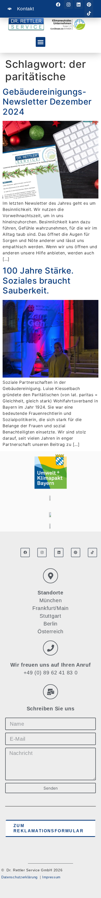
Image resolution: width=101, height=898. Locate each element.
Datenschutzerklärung (19, 877)
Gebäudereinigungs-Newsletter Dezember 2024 (47, 102)
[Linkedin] (78, 4)
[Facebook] (58, 4)
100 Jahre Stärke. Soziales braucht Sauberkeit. (38, 281)
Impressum (51, 877)
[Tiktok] (88, 13)
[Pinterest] (88, 4)
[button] (41, 42)
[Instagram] (68, 4)
